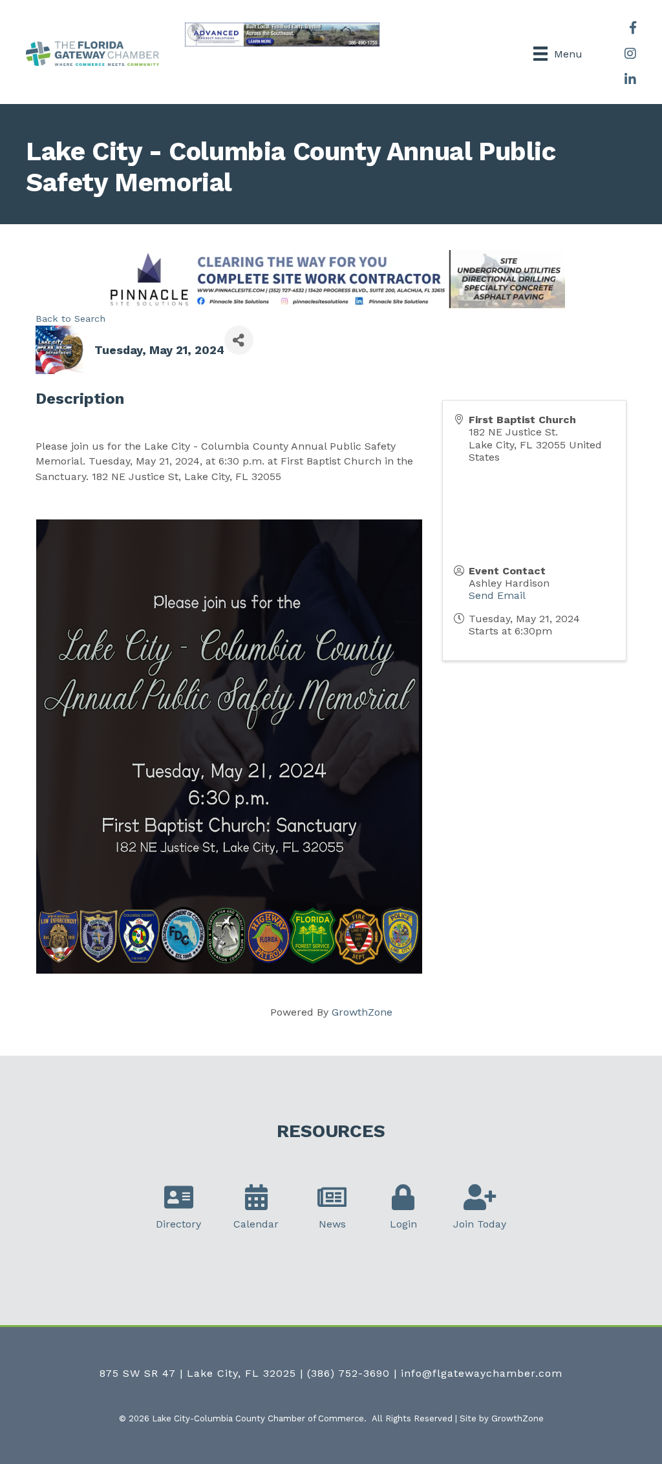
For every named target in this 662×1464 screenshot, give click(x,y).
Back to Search (70, 318)
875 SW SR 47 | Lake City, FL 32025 (198, 1373)
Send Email (497, 595)
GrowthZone (362, 1012)
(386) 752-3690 (348, 1373)
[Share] (238, 340)
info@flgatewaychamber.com (481, 1373)
